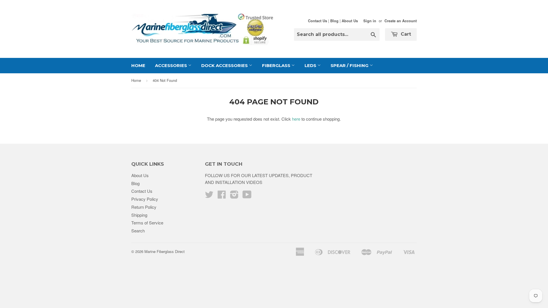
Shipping (139, 215)
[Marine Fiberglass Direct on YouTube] (247, 196)
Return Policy (143, 207)
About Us (350, 20)
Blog (334, 20)
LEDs (311, 65)
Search (138, 231)
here (296, 119)
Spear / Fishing (350, 65)
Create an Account (400, 20)
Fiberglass (276, 65)
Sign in (369, 20)
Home (138, 65)
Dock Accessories (225, 65)
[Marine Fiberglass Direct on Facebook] (221, 196)
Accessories (171, 65)
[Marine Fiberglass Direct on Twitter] (209, 196)
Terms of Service (147, 223)
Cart (405, 34)
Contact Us (317, 20)
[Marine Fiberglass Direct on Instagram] (234, 196)
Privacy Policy (144, 199)
